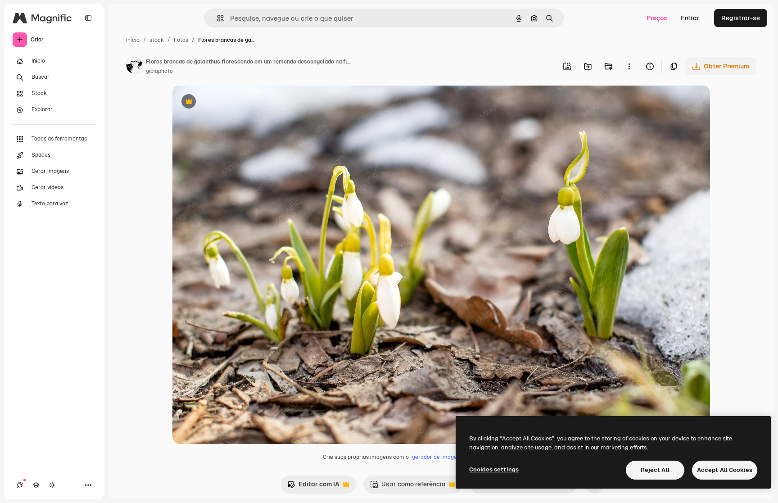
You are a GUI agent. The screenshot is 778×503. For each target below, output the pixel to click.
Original (230, 102)
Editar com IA (313, 486)
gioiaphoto (159, 71)
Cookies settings (494, 469)
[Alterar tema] (52, 485)
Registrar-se (740, 18)
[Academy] (36, 485)
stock (156, 40)
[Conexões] (20, 485)
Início (133, 40)
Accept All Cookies (724, 470)
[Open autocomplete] (216, 18)
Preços (657, 18)
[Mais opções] (629, 66)
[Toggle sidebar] (88, 18)
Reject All (655, 470)
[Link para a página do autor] (134, 66)
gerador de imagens (437, 457)
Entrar (690, 18)
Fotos (181, 40)
